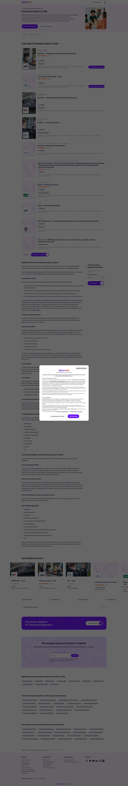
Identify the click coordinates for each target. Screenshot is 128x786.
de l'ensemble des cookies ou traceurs (57, 381)
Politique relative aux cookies (76, 411)
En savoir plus (64, 407)
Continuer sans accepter (81, 368)
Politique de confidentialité (62, 411)
